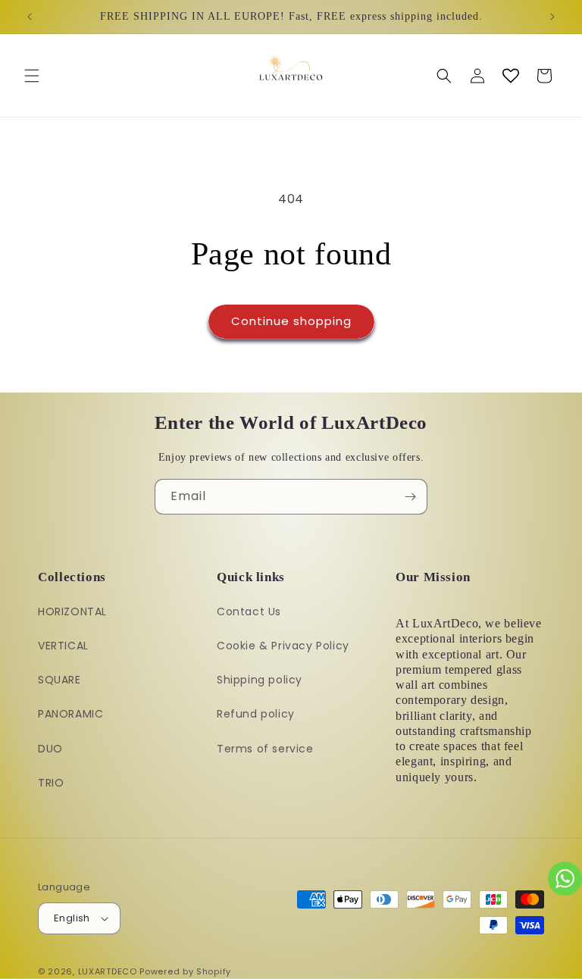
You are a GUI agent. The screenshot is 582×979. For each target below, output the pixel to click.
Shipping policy (259, 679)
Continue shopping (291, 321)
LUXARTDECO (107, 971)
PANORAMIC (70, 713)
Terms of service (265, 748)
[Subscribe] (410, 497)
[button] (31, 75)
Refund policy (256, 713)
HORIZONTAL (72, 611)
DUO (50, 748)
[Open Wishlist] (510, 75)
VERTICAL (63, 645)
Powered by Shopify (185, 971)
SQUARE (59, 679)
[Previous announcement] (29, 16)
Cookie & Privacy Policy (283, 645)
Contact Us (249, 611)
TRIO (51, 782)
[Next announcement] (552, 16)
